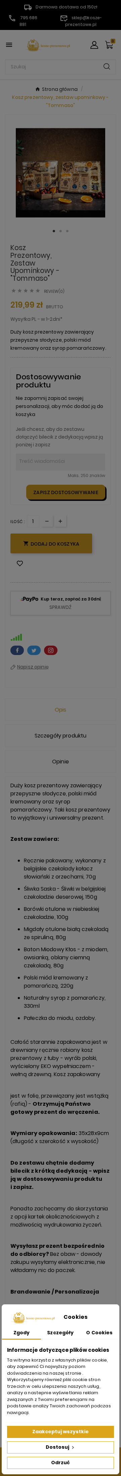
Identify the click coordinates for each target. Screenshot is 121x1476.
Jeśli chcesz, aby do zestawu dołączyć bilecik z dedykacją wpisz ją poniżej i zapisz (59, 437)
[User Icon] (94, 45)
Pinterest (50, 650)
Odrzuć (60, 1462)
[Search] (107, 66)
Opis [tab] (61, 710)
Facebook (17, 650)
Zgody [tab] (21, 1332)
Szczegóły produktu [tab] (61, 736)
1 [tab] (53, 231)
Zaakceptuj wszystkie (60, 1431)
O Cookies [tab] (99, 1332)
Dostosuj (58, 1447)
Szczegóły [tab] (60, 1332)
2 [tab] (60, 231)
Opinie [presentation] (60, 761)
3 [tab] (67, 231)
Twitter (34, 650)
